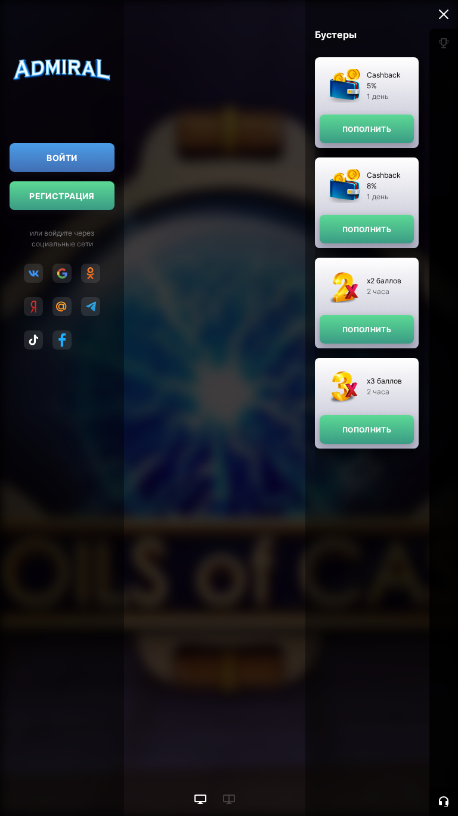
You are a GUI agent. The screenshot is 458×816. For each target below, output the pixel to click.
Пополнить (366, 129)
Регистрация (62, 196)
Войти (62, 158)
